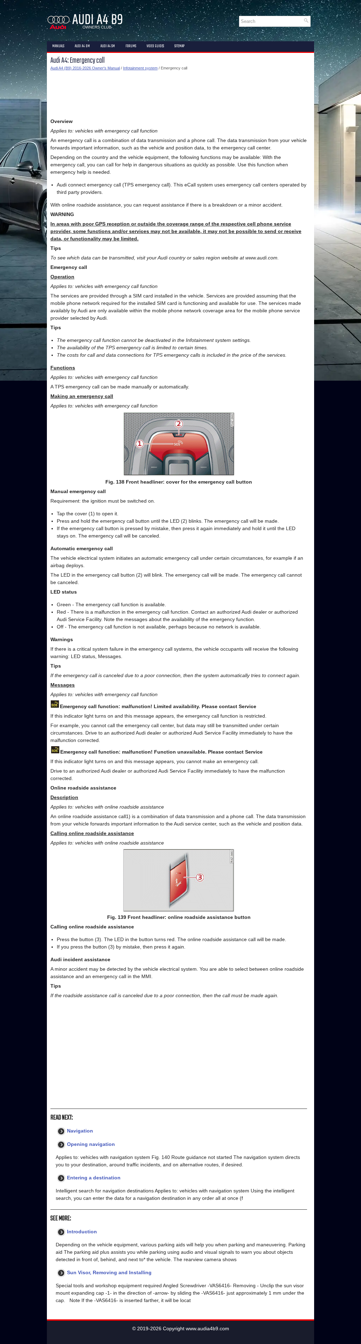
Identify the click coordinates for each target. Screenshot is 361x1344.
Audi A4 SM (107, 46)
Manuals (58, 46)
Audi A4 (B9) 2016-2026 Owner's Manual (85, 68)
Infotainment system (140, 68)
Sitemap (179, 46)
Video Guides (155, 46)
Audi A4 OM (82, 46)
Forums (131, 46)
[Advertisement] (178, 94)
